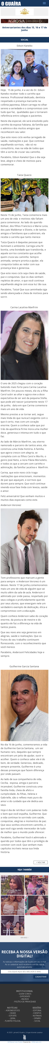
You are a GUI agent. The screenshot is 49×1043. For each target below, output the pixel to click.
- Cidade (12, 1013)
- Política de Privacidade (24, 1001)
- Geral (12, 1018)
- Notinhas (37, 1015)
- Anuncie (24, 999)
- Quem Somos (24, 994)
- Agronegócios (12, 1010)
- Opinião (37, 1018)
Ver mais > (24, 938)
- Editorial (37, 1010)
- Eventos (36, 1013)
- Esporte (12, 1015)
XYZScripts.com (36, 1042)
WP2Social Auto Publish (15, 1042)
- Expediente (24, 996)
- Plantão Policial (12, 1021)
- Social (36, 1021)
